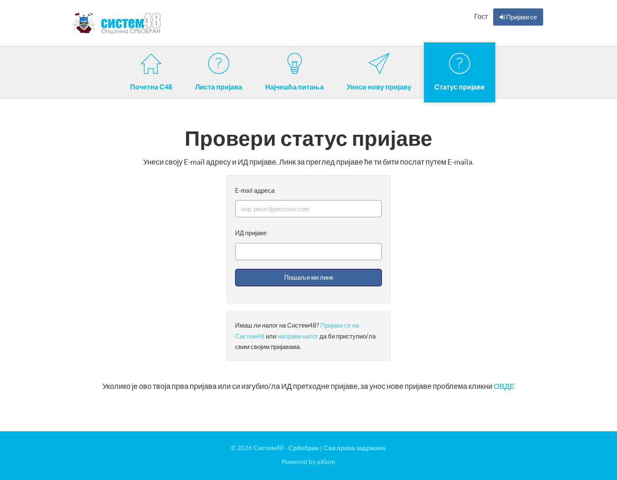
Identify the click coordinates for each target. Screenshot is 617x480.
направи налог (298, 336)
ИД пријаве (251, 232)
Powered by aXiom (308, 461)
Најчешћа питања (294, 87)
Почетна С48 (151, 87)
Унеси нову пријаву (379, 87)
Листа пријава (218, 87)
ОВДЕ (504, 386)
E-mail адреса (255, 190)
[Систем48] (118, 23)
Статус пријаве (459, 87)
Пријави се (521, 17)
